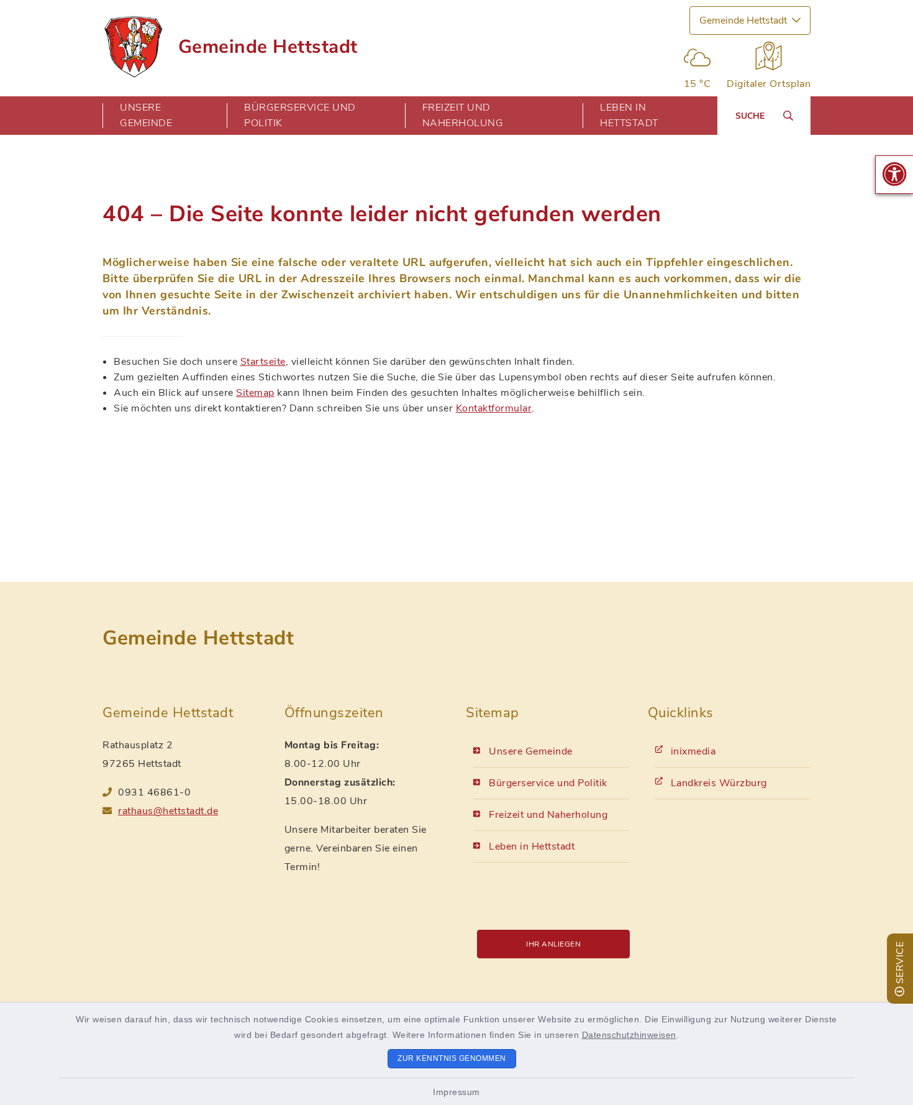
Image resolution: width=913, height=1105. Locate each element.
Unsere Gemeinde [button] (146, 115)
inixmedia (693, 751)
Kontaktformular (494, 408)
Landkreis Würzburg (719, 783)
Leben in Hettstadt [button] (629, 115)
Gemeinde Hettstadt (268, 47)
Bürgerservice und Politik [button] (300, 115)
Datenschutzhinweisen (629, 1035)
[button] (894, 174)
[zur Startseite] (132, 47)
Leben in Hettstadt (532, 846)
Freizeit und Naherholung (548, 815)
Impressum (456, 1092)
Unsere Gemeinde (531, 751)
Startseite (263, 362)
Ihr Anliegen (553, 944)
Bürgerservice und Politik (548, 783)
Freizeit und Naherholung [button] (463, 115)
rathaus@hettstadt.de (168, 811)
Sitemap (255, 393)
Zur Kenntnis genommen (451, 1058)
